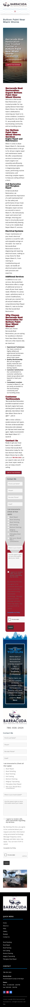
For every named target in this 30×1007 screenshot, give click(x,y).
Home (5, 923)
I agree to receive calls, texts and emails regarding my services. (16, 574)
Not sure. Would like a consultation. (15, 539)
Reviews (5, 934)
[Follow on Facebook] (4, 992)
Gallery (5, 931)
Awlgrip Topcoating (14, 530)
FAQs (4, 928)
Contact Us (6, 937)
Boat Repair (14, 517)
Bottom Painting (15, 527)
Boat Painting (14, 522)
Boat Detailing (15, 519)
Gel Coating (14, 524)
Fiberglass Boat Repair (15, 534)
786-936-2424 (16, 457)
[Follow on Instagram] (7, 992)
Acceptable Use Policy (13, 612)
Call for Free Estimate (13, 65)
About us (5, 926)
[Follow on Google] (10, 992)
